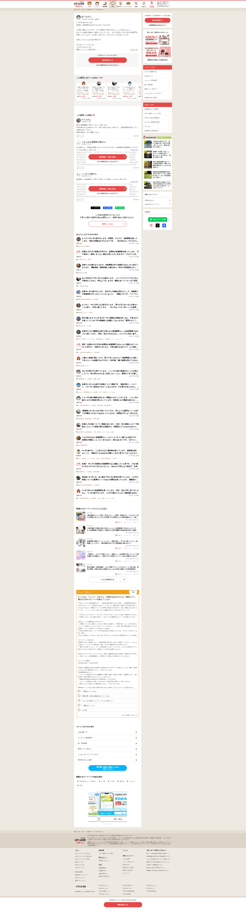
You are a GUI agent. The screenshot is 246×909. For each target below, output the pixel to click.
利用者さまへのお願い (128, 867)
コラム (77, 850)
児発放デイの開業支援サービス (155, 865)
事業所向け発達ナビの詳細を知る (158, 60)
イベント (125, 850)
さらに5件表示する (107, 579)
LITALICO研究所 (127, 894)
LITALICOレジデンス (104, 894)
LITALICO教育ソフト (104, 891)
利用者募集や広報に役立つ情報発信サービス (158, 856)
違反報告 (137, 136)
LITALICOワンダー (127, 888)
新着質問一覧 (102, 870)
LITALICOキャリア (151, 885)
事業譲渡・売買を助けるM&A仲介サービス (158, 870)
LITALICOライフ (151, 888)
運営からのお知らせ (128, 870)
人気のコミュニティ (80, 877)
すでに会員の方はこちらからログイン (107, 65)
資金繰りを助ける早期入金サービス (156, 867)
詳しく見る (107, 819)
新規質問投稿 (102, 868)
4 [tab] (112, 824)
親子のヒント (103, 857)
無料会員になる (107, 60)
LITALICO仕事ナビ (127, 885)
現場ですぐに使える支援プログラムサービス (158, 862)
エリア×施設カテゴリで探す (106, 853)
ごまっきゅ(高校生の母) (91, 142)
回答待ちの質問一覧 (104, 876)
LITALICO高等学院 (151, 891)
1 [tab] (103, 824)
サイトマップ (126, 873)
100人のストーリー (80, 867)
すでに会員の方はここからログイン (107, 161)
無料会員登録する (157, 20)
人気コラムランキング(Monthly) (83, 856)
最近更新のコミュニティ (81, 875)
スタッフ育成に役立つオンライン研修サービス (159, 859)
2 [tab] (106, 824)
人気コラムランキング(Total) (82, 853)
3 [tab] (109, 824)
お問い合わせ (126, 864)
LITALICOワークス (103, 885)
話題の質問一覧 (103, 873)
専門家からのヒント (104, 860)
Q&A (100, 865)
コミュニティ (79, 872)
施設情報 (101, 850)
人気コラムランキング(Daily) (82, 859)
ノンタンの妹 (87, 173)
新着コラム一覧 (79, 862)
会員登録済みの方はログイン (157, 25)
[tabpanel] (107, 807)
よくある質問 (126, 859)
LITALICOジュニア (103, 888)
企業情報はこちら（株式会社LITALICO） (85, 891)
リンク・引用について (128, 862)
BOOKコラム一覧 (79, 865)
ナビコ (84, 119)
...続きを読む (134, 150)
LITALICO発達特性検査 (128, 891)
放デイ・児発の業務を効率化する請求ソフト (158, 853)
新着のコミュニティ (80, 880)
